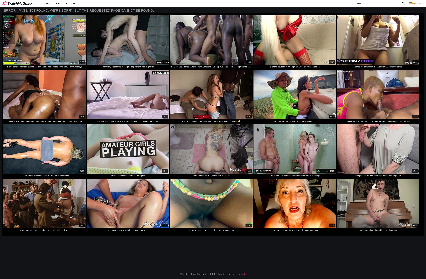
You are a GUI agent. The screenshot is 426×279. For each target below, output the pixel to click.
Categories (69, 3)
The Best (46, 3)
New (57, 3)
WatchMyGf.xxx (20, 3)
